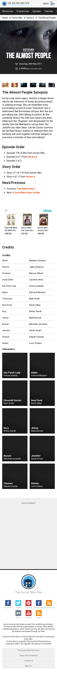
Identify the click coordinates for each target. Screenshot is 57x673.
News (39, 618)
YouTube (28, 618)
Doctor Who (17, 18)
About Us (28, 666)
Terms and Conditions (28, 656)
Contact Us (28, 661)
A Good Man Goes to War (26, 192)
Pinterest (28, 608)
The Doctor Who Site (28, 592)
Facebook (8, 608)
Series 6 (30, 18)
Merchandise (39, 608)
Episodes (37, 11)
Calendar (49, 11)
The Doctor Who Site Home (28, 650)
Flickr (18, 618)
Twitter (18, 608)
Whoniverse (7, 11)
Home (5, 18)
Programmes (23, 11)
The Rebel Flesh (26, 188)
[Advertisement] (28, 535)
